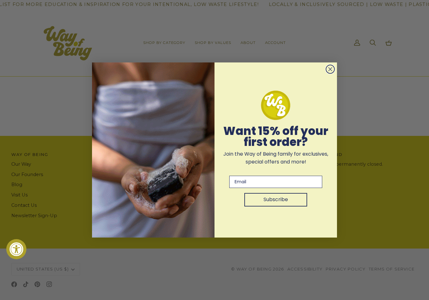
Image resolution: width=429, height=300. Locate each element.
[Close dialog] (330, 69)
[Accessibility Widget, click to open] (16, 249)
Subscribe (275, 199)
